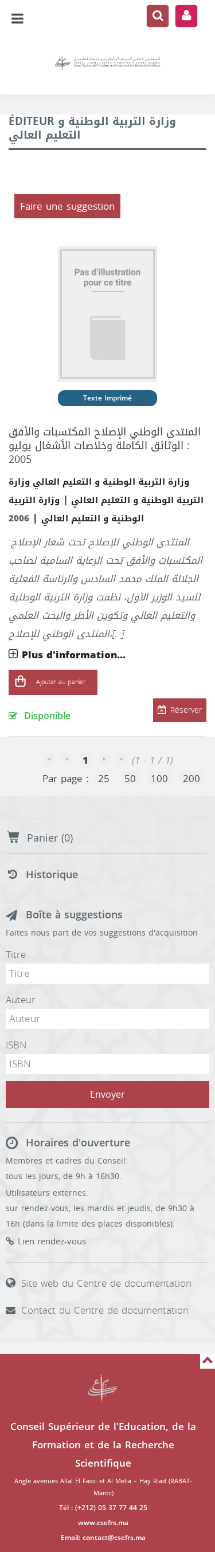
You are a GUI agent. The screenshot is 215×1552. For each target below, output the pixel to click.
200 (191, 778)
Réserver (186, 710)
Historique (52, 875)
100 (159, 778)
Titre (16, 954)
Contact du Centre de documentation (105, 1310)
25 (104, 778)
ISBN (16, 1045)
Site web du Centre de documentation (106, 1283)
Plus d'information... (74, 655)
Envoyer (107, 1094)
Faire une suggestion (67, 206)
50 (130, 778)
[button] (20, 682)
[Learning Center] (107, 63)
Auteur (21, 1000)
